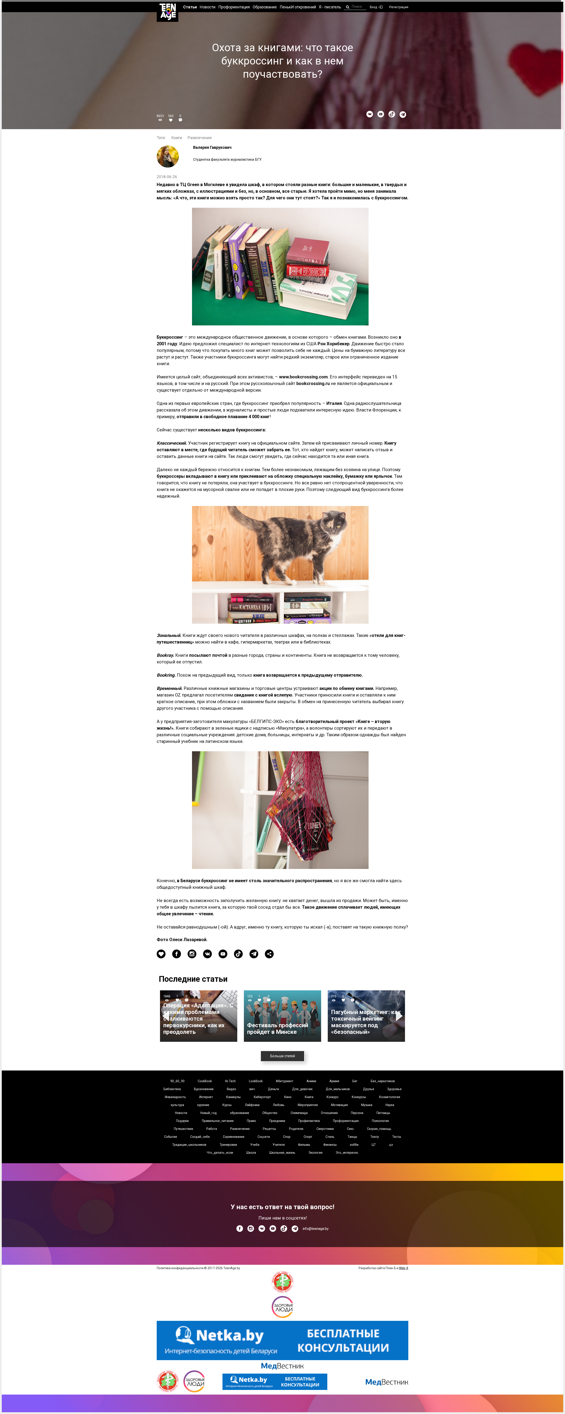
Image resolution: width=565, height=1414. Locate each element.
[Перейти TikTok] (391, 114)
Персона (357, 1113)
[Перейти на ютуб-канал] (380, 114)
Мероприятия (308, 1105)
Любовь (278, 1105)
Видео (231, 1089)
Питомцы (383, 1113)
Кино (288, 1097)
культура (177, 1105)
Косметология (389, 1097)
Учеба (254, 1144)
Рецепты (269, 1129)
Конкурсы (359, 1097)
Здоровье (394, 1089)
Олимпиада (299, 1113)
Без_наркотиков (383, 1081)
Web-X (403, 1268)
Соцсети (264, 1136)
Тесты (396, 1136)
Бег (355, 1081)
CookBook (205, 1081)
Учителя (279, 1144)
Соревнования (233, 1136)
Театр (374, 1136)
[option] (199, 1016)
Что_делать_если (220, 1152)
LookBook (256, 1081)
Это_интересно (347, 1152)
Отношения (329, 1113)
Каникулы (233, 1097)
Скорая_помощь (379, 1129)
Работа (211, 1129)
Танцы (352, 1136)
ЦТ (374, 1144)
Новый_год (208, 1113)
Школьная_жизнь (282, 1152)
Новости (181, 1113)
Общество (269, 1113)
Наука (390, 1105)
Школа (251, 1152)
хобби (354, 1144)
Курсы (227, 1105)
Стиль (330, 1136)
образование (239, 1113)
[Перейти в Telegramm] (402, 114)
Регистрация (398, 7)
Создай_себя (200, 1136)
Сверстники (325, 1129)
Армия (334, 1081)
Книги (176, 137)
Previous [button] (166, 1016)
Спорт (308, 1136)
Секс (350, 1129)
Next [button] (400, 1016)
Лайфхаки (252, 1105)
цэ (391, 1144)
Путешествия (183, 1129)
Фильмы (304, 1144)
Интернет (206, 1097)
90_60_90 (177, 1081)
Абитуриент (284, 1081)
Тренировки (228, 1144)
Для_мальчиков (338, 1089)
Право (251, 1121)
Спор (286, 1136)
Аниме (311, 1081)
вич (252, 1089)
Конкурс (333, 1097)
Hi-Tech (230, 1081)
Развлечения (200, 137)
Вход (373, 7)
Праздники (277, 1121)
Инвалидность (175, 1097)
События (170, 1136)
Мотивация (339, 1105)
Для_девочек (302, 1089)
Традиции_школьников (189, 1144)
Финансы (330, 1144)
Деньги (273, 1089)
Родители (296, 1129)
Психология (380, 1121)
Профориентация (346, 1121)
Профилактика (309, 1121)
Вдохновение (204, 1089)
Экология (315, 1152)
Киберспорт (262, 1097)
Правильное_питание (218, 1121)
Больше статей (282, 1056)
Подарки (182, 1121)
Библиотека (172, 1089)
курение (203, 1105)
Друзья (368, 1089)
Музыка (366, 1105)
